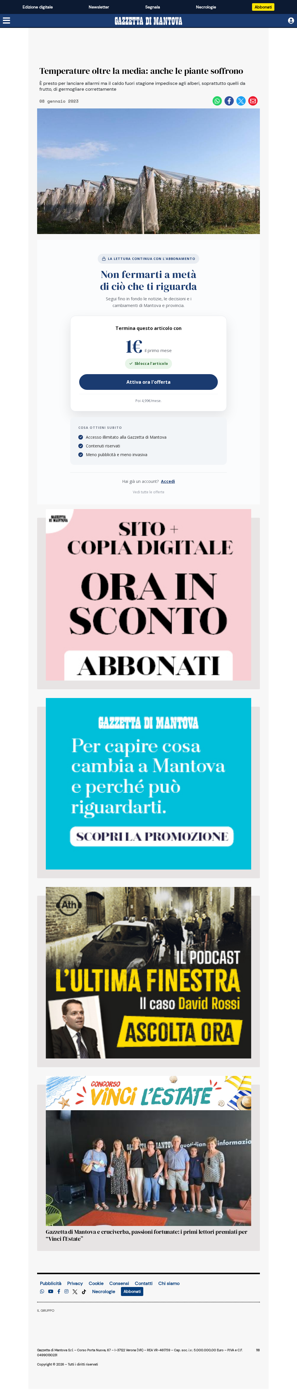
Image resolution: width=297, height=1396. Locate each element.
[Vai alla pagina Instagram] (66, 1291)
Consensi (119, 1283)
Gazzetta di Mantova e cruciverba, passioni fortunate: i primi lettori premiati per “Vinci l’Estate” (146, 1235)
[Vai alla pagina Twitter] (76, 1291)
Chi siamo (169, 1283)
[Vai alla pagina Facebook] (58, 1291)
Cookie (96, 1283)
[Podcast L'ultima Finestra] (148, 972)
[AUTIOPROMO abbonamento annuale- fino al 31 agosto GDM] (148, 595)
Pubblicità (50, 1283)
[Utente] (291, 20)
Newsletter (99, 7)
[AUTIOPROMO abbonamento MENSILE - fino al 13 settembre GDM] (148, 784)
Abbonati (263, 7)
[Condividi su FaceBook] (229, 101)
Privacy (75, 1283)
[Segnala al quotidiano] (42, 1291)
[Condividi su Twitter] (241, 101)
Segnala (152, 7)
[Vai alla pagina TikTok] (84, 1291)
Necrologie (206, 7)
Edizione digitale (38, 7)
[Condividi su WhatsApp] (217, 101)
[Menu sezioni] (6, 21)
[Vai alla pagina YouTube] (50, 1291)
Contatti (144, 1283)
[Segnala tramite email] (253, 101)
